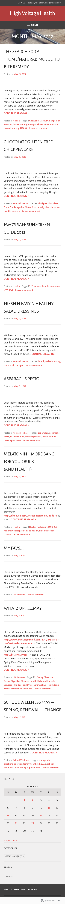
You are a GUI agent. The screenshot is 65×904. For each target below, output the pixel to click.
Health (16, 121)
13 (8, 815)
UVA (6, 290)
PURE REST (53, 527)
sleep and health (29, 531)
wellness (27, 689)
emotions (8, 764)
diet (49, 760)
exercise (18, 764)
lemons (7, 365)
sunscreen (55, 286)
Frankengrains (17, 207)
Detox (7, 681)
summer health (41, 286)
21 (16, 823)
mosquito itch (51, 124)
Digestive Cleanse (20, 681)
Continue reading (15, 113)
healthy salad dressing (49, 361)
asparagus (43, 433)
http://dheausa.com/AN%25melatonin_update (30, 515)
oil (13, 365)
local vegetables (33, 436)
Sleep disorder (46, 531)
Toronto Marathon (13, 689)
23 (32, 823)
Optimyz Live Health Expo (46, 685)
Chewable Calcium (38, 121)
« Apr (7, 840)
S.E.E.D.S (41, 764)
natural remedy (11, 128)
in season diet (17, 436)
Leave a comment (38, 128)
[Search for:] (32, 876)
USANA (23, 128)
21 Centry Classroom (44, 677)
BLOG (6, 889)
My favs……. (15, 548)
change (42, 760)
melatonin (42, 527)
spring (23, 767)
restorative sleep (12, 531)
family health (29, 764)
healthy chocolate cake (48, 207)
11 (49, 807)
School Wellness (21, 760)
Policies (32, 889)
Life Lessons (19, 594)
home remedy (20, 124)
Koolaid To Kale (21, 203)
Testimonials (19, 889)
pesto (45, 436)
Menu (34, 25)
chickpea (42, 203)
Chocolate (53, 203)
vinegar (19, 365)
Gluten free (30, 207)
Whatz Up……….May (23, 608)
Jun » (14, 840)
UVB (11, 290)
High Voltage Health (32, 13)
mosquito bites (35, 124)
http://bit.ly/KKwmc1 (15, 654)
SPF (31, 286)
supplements (33, 767)
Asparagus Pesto (21, 378)
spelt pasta (15, 440)
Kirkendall (42, 681)
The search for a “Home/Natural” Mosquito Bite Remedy (32, 59)
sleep (16, 767)
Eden (6, 207)
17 (41, 815)
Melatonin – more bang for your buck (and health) (29, 462)
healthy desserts (12, 211)
